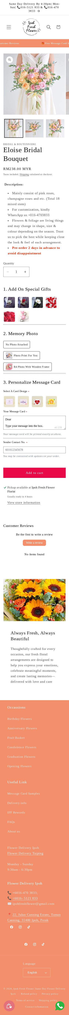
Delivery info (16, 803)
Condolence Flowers (21, 747)
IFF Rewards (16, 812)
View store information (23, 502)
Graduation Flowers (21, 756)
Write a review (34, 542)
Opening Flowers (19, 766)
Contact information (36, 1006)
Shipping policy (48, 1000)
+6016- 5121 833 (25, 898)
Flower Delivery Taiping (25, 853)
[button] (9, 27)
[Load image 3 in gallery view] (55, 128)
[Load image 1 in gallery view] (13, 128)
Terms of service (25, 1000)
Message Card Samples (23, 793)
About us (13, 831)
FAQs (11, 822)
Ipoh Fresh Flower (23, 988)
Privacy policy (50, 993)
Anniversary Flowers (22, 728)
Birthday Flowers (19, 719)
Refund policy (29, 993)
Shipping (24, 174)
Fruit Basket (16, 738)
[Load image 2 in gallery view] (34, 128)
